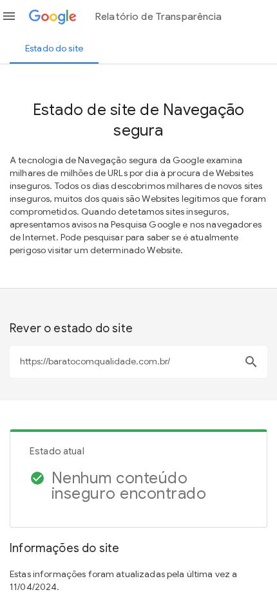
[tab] (54, 48)
